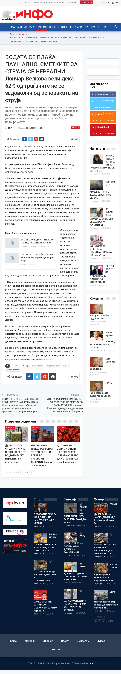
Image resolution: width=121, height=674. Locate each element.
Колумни (76, 27)
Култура (90, 27)
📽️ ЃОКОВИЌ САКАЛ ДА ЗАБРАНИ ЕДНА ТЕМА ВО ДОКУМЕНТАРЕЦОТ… (45, 571)
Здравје (48, 641)
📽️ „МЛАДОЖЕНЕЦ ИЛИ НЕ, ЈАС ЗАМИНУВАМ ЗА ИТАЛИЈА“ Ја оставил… (75, 600)
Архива (35, 3)
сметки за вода (13, 370)
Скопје (62, 27)
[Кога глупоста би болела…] (96, 362)
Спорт (65, 641)
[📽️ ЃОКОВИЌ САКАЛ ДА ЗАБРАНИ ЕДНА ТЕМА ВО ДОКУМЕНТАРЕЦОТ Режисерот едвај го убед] (40, 565)
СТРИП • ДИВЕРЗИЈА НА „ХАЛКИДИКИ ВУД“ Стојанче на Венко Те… (105, 514)
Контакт (48, 3)
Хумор (101, 641)
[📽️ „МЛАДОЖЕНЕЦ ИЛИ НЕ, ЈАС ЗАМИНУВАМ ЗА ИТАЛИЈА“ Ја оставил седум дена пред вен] (70, 594)
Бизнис (42, 27)
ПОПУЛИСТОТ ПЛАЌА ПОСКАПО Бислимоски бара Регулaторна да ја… (38, 257)
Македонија (25, 27)
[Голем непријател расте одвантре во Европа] (96, 386)
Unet (91, 663)
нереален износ (53, 366)
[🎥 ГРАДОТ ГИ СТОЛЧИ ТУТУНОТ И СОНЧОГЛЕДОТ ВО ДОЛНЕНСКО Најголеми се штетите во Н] (16, 434)
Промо (13, 641)
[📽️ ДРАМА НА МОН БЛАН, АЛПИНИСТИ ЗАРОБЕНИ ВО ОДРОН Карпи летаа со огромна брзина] (70, 508)
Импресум (59, 3)
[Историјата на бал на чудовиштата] (96, 309)
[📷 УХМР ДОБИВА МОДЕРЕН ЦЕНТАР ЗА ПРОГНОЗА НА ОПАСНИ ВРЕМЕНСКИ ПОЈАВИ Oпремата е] (70, 567)
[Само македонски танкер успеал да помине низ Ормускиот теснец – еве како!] (101, 595)
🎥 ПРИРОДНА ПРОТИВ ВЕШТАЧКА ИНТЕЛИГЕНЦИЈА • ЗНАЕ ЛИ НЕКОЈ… (105, 544)
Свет (52, 27)
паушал (66, 366)
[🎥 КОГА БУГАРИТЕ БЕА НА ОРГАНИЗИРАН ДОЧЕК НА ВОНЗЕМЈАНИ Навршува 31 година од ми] (70, 537)
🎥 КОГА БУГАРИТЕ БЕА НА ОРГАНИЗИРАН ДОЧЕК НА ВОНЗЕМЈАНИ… (74, 543)
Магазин (30, 641)
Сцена (102, 27)
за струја (16, 366)
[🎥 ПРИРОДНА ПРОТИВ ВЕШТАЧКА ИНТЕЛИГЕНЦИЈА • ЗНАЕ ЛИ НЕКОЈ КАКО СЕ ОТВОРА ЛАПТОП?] (101, 538)
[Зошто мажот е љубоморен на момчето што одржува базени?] (101, 568)
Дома (11, 27)
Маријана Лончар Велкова (33, 366)
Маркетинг (72, 3)
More (26, 3)
